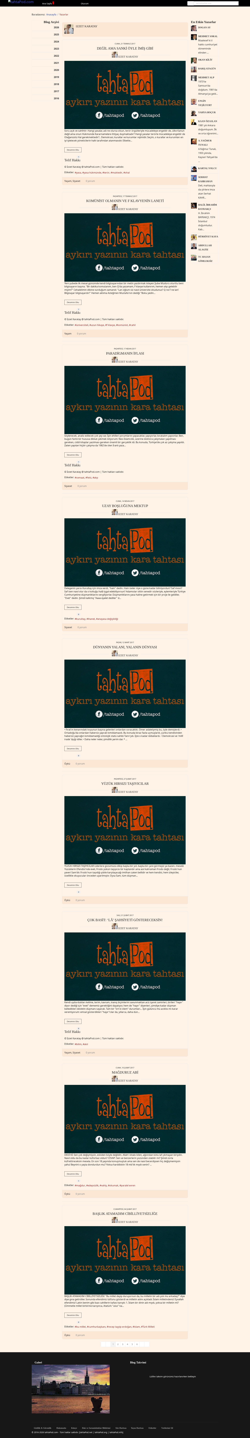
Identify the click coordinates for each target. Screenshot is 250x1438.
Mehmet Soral (208, 36)
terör (107, 172)
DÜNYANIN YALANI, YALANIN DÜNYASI (125, 647)
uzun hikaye (97, 325)
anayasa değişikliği (108, 618)
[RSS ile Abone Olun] (82, 31)
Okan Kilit (205, 60)
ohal (127, 172)
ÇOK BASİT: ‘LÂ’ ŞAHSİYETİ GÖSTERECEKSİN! (125, 920)
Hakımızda (61, 1428)
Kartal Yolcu (207, 168)
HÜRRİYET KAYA (208, 236)
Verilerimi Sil (167, 1428)
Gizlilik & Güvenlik (42, 1428)
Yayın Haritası (137, 1428)
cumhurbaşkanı (97, 1326)
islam (137, 1326)
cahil (133, 325)
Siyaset (76, 181)
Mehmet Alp (206, 77)
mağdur (80, 1185)
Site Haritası (120, 1428)
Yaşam (67, 181)
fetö (89, 477)
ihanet (91, 618)
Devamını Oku (73, 150)
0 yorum (90, 181)
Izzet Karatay (86, 26)
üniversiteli (82, 325)
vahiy (104, 1185)
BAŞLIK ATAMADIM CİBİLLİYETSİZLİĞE (125, 1214)
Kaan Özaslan (207, 121)
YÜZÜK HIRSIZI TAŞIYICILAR (125, 784)
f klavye (111, 325)
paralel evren (128, 1185)
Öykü (67, 763)
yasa (78, 172)
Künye (74, 1428)
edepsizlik (93, 1185)
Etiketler (152, 1428)
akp (96, 477)
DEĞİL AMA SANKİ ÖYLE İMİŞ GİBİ (125, 48)
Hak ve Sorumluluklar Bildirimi (95, 1428)
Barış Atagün (207, 68)
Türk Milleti (149, 1326)
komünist (122, 325)
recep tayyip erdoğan (120, 1326)
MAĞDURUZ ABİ (125, 1072)
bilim (79, 1044)
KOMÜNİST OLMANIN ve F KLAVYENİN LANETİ (125, 201)
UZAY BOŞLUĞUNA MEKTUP (125, 506)
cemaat (80, 477)
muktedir (117, 172)
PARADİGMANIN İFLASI (125, 353)
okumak (113, 1185)
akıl (86, 1044)
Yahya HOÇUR (207, 112)
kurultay (80, 618)
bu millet (81, 1326)
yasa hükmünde (92, 172)
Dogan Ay (204, 27)
